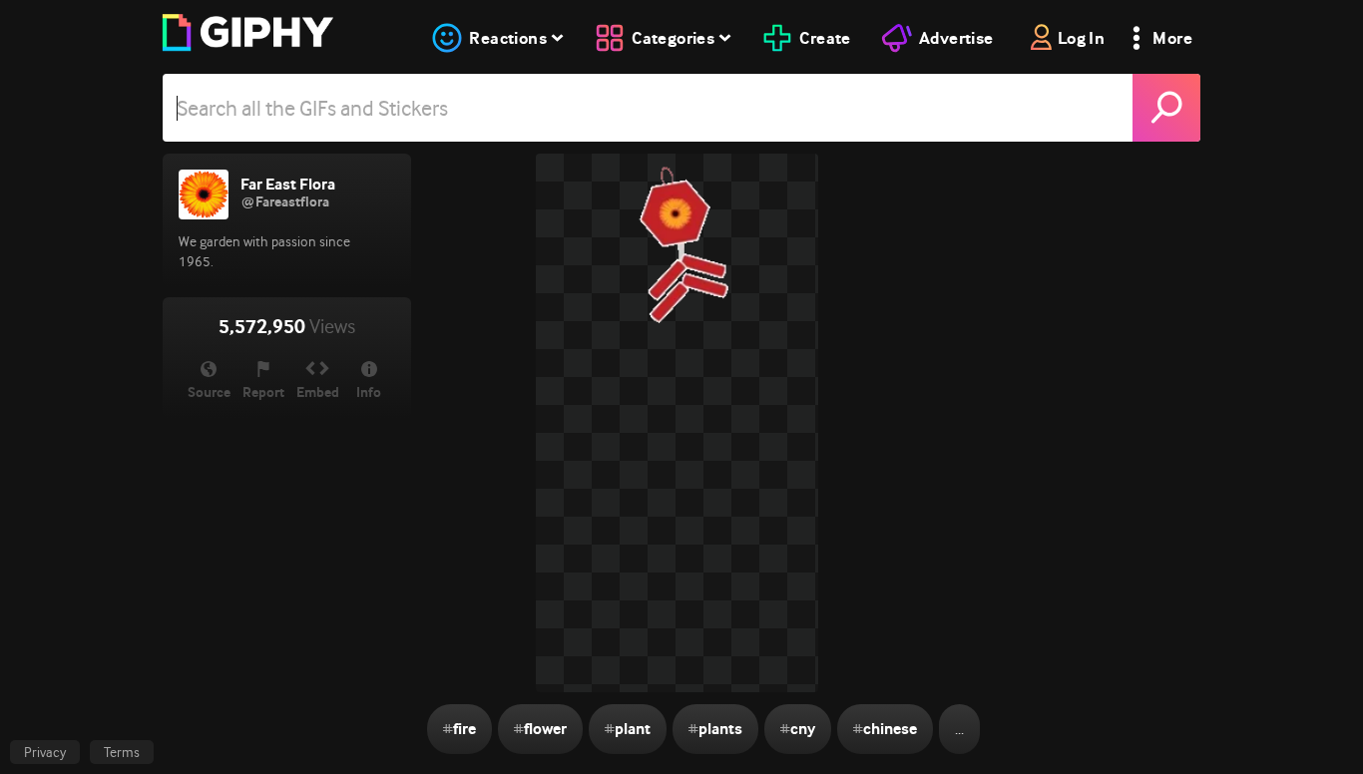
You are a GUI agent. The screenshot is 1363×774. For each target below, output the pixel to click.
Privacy (45, 752)
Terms (122, 752)
